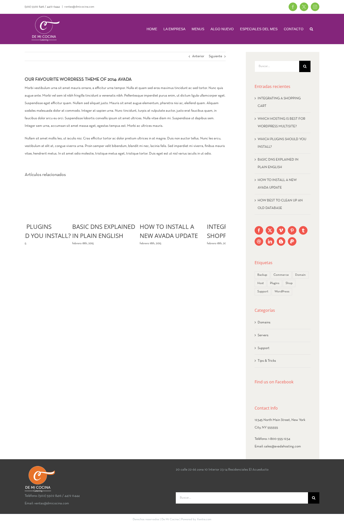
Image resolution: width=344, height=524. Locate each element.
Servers (263, 335)
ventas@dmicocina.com (79, 7)
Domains (264, 322)
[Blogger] (281, 241)
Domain (300, 274)
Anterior (198, 56)
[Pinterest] (292, 230)
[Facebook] (259, 230)
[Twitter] (270, 230)
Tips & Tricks (267, 360)
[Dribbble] (259, 241)
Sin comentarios (196, 243)
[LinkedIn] (270, 241)
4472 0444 (53, 7)
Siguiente (215, 56)
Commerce (281, 274)
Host (260, 283)
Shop (289, 283)
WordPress (281, 291)
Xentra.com (204, 519)
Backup (262, 274)
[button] (311, 29)
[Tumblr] (303, 230)
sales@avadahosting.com (282, 446)
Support (262, 291)
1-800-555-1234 (279, 439)
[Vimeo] (281, 230)
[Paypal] (292, 241)
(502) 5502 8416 (34, 7)
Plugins (274, 283)
